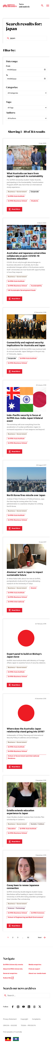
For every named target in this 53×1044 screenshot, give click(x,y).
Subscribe (7, 978)
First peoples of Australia (12, 1032)
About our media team (37, 973)
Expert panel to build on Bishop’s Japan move (24, 655)
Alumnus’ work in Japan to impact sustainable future (25, 573)
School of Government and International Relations (23, 757)
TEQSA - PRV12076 (28, 1025)
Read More (16, 209)
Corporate (35, 192)
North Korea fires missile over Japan (26, 495)
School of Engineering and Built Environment (25, 917)
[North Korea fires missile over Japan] (26, 479)
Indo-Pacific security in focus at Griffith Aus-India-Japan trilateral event (25, 418)
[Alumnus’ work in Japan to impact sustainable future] (26, 556)
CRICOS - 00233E (10, 1025)
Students (34, 201)
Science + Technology (16, 908)
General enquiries (10, 973)
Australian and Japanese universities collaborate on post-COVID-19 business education (26, 256)
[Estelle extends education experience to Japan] (26, 794)
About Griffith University (13, 969)
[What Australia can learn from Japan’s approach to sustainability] (26, 157)
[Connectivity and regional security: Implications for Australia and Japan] (26, 326)
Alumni (33, 588)
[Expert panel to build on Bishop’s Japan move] (26, 638)
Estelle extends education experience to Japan (20, 812)
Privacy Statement (10, 1019)
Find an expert (34, 969)
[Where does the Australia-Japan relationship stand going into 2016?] (26, 713)
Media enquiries (35, 964)
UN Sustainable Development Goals (22, 290)
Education (12, 829)
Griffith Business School (17, 201)
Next (40, 937)
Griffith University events (13, 964)
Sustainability (36, 286)
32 (28, 937)
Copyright (24, 1019)
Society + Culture (37, 824)
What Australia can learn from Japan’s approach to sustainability (25, 175)
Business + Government (17, 192)
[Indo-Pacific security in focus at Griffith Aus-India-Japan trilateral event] (26, 399)
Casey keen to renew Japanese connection (23, 886)
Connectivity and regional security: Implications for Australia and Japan (26, 344)
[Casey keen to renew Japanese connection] (26, 869)
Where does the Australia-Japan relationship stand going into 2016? (25, 730)
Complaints (36, 1019)
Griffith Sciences (37, 913)
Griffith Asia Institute (16, 196)
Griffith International (16, 602)
